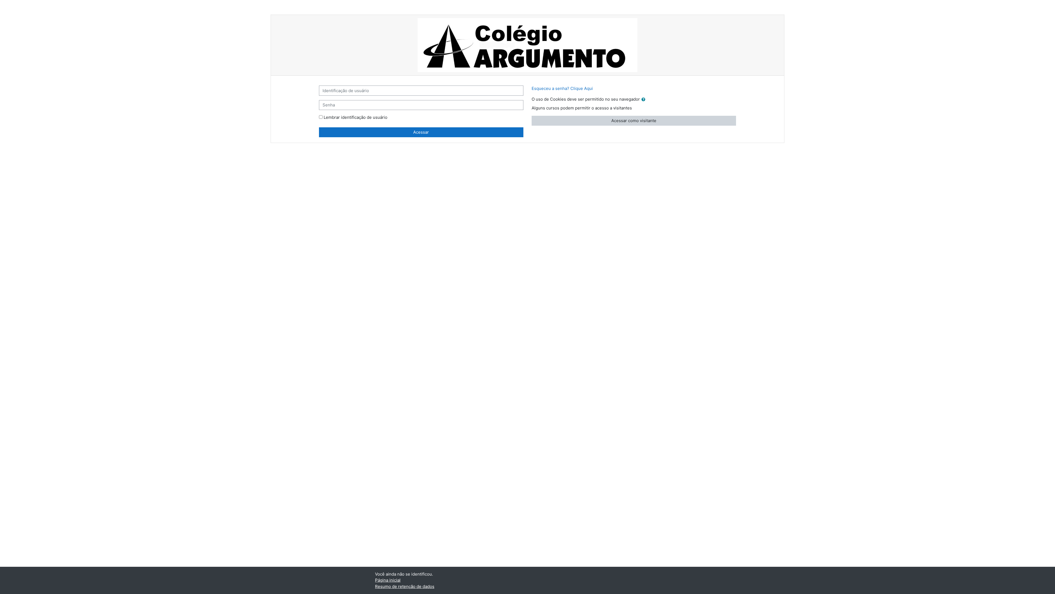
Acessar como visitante (633, 120)
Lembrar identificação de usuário (355, 117)
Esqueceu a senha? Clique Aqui (562, 88)
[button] (644, 99)
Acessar (421, 132)
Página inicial (388, 580)
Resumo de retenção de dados (404, 586)
